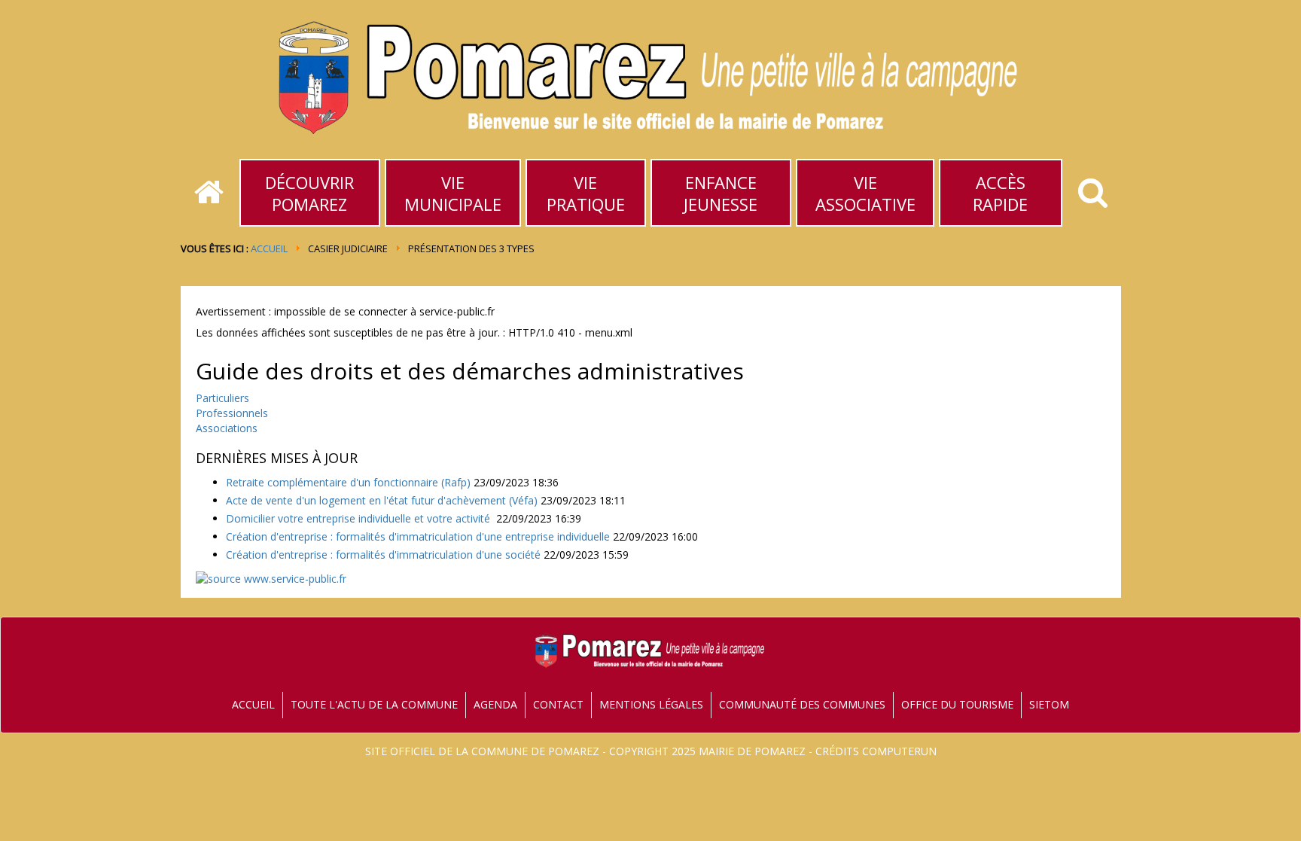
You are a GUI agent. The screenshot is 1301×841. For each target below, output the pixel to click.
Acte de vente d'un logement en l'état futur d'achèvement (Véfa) (382, 500)
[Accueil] (209, 192)
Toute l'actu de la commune (374, 704)
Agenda (495, 704)
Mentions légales (651, 704)
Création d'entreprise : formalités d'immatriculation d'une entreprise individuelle (418, 536)
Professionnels (232, 413)
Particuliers (222, 398)
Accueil (269, 248)
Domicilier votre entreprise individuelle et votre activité (359, 518)
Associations (226, 428)
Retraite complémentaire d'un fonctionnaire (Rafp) (348, 482)
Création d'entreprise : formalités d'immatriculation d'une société (383, 554)
